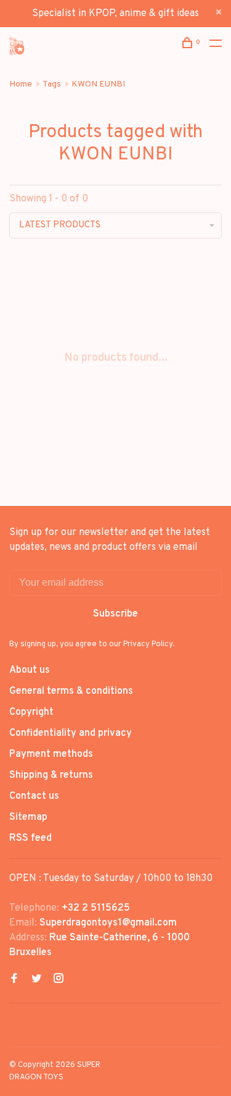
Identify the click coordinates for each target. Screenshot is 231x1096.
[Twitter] (36, 980)
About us (29, 670)
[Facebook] (14, 980)
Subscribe (115, 614)
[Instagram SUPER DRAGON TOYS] (58, 980)
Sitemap (28, 817)
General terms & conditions (71, 691)
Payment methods (51, 754)
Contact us (34, 796)
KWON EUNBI (98, 84)
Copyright (31, 712)
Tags (52, 84)
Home (20, 84)
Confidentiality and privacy (70, 733)
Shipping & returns (51, 775)
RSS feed (30, 838)
